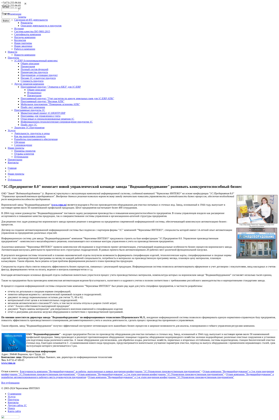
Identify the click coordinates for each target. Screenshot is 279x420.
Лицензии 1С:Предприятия (29, 127)
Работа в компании (24, 49)
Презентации (15, 159)
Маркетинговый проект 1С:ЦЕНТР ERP (43, 113)
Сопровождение (23, 145)
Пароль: (6, 13)
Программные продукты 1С (29, 110)
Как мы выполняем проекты (30, 136)
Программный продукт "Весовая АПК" (42, 101)
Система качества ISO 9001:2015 (32, 31)
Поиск (11, 408)
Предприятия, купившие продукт (39, 75)
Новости (12, 51)
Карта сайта (14, 411)
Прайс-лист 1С (29, 124)
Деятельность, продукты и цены (32, 133)
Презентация (28, 66)
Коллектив (20, 40)
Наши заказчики (23, 46)
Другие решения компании (29, 84)
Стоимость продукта (32, 81)
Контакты (13, 162)
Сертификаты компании (27, 34)
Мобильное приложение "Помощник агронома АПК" (50, 104)
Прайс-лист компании (33, 107)
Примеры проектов (25, 150)
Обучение (19, 142)
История (19, 28)
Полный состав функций (34, 69)
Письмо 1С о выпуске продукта (38, 78)
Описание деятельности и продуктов (41, 25)
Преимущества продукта (34, 72)
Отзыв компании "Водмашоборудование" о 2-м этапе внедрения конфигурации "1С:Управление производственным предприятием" (151, 374)
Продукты (13, 57)
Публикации (21, 156)
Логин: (5, 6)
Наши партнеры (23, 43)
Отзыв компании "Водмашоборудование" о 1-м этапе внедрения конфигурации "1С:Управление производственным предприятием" (161, 377)
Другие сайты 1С (17, 405)
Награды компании (25, 37)
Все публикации (10, 382)
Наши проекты (16, 148)
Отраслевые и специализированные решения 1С (47, 118)
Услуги (12, 130)
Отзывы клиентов (24, 153)
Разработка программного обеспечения (35, 139)
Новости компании (24, 54)
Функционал (34, 92)
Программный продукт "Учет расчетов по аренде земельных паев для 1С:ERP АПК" (67, 98)
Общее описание (30, 63)
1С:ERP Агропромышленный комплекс (36, 60)
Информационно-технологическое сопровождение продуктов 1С (57, 121)
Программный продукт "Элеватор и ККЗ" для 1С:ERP (51, 86)
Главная (12, 168)
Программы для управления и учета (40, 116)
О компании (14, 393)
